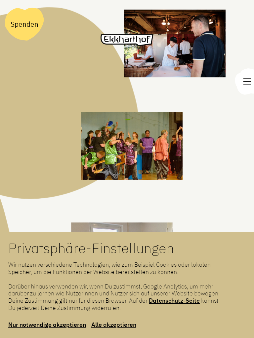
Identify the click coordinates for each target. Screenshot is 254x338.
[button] (131, 150)
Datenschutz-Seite (174, 300)
